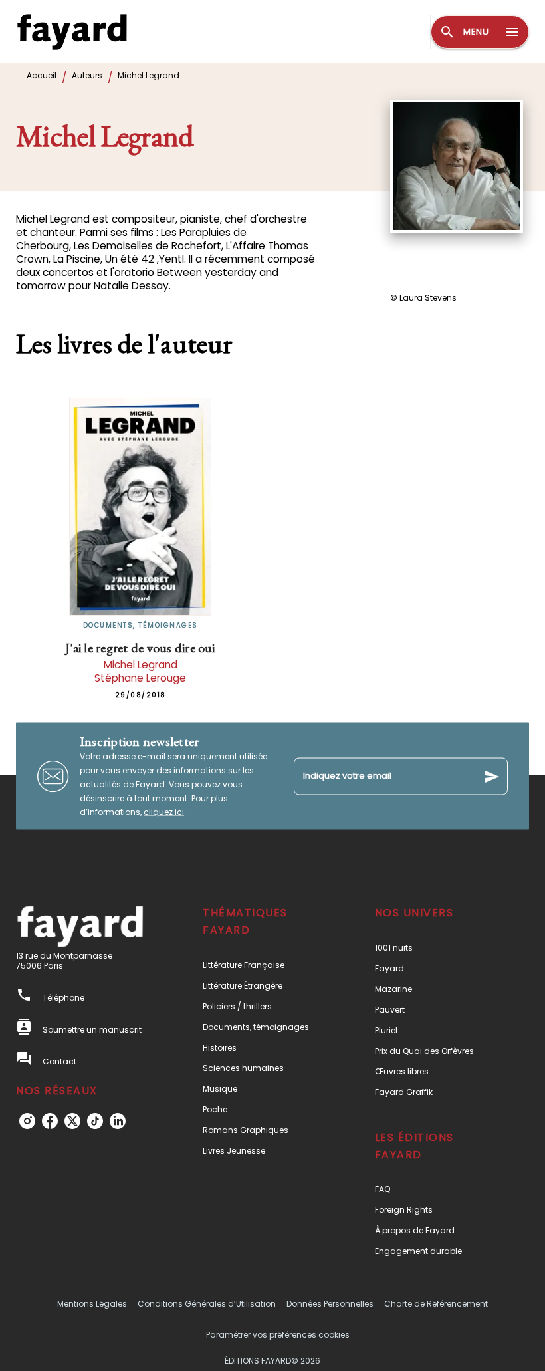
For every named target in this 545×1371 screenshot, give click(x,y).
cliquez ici (164, 812)
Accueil (41, 75)
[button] (264, 965)
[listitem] (27, 1121)
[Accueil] (72, 31)
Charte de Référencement (436, 1303)
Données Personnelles (330, 1303)
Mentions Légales (92, 1303)
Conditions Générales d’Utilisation (207, 1303)
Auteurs (87, 75)
